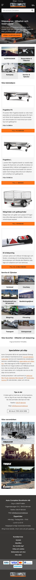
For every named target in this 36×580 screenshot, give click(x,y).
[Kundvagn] (33, 5)
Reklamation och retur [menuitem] (18, 552)
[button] (3, 5)
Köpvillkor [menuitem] (18, 543)
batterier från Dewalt (16, 378)
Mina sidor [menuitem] (18, 555)
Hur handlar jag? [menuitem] (18, 546)
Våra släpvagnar (11, 35)
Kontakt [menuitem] (18, 540)
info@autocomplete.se (20, 406)
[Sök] (32, 10)
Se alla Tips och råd (18, 411)
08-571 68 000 (21, 403)
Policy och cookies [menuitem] (18, 549)
